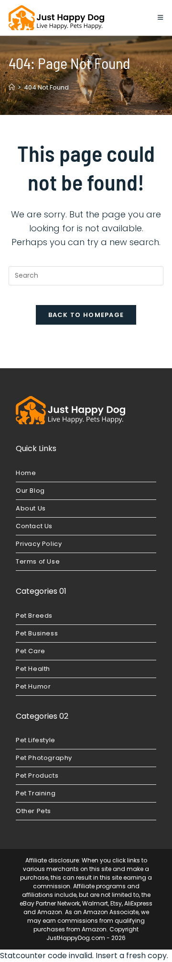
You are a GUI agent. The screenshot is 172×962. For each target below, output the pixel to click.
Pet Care (30, 651)
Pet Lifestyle (35, 740)
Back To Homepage (86, 314)
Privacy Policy (39, 543)
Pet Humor (33, 686)
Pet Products (37, 775)
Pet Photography (44, 757)
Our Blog (30, 490)
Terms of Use (38, 561)
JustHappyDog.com (75, 938)
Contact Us (34, 526)
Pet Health (33, 668)
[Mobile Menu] (160, 17)
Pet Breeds (34, 615)
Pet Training (35, 793)
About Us (31, 508)
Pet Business (37, 633)
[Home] (12, 87)
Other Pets (33, 810)
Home (26, 472)
